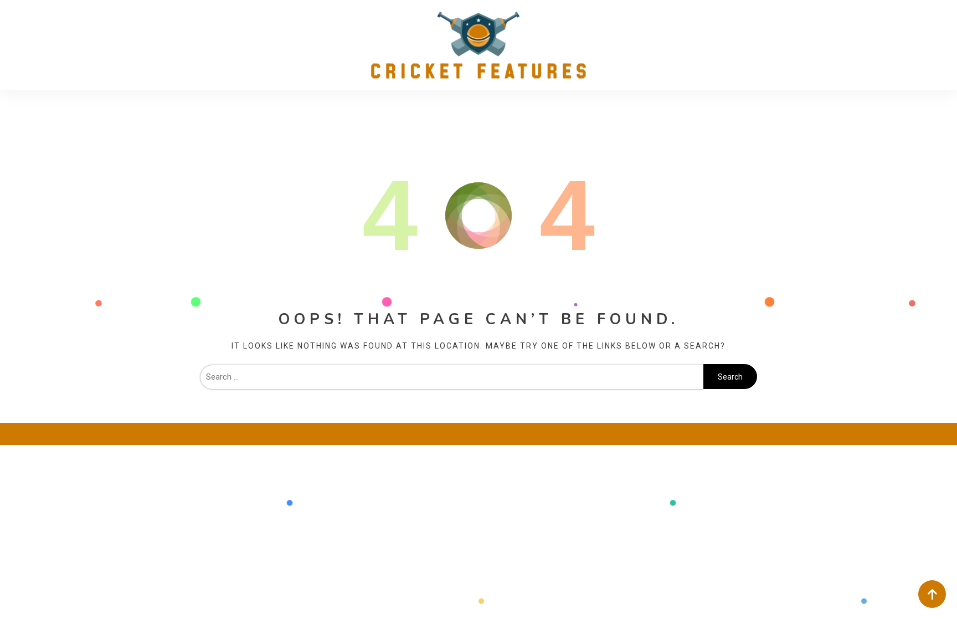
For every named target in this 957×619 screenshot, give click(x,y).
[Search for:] (451, 377)
